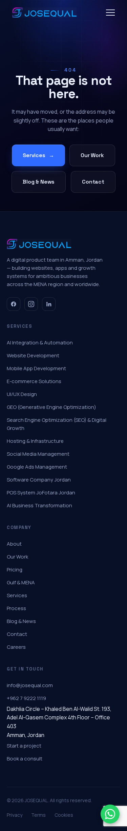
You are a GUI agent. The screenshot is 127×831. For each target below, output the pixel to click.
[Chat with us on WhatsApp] (110, 814)
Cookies (64, 815)
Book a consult (24, 758)
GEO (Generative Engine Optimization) (51, 407)
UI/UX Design (22, 394)
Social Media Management (38, 453)
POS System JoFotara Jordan (41, 492)
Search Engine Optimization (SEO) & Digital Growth (56, 424)
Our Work (92, 155)
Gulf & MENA (21, 582)
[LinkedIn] (49, 304)
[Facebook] (13, 304)
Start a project (24, 745)
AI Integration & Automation (40, 342)
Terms (38, 815)
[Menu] (110, 13)
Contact (93, 181)
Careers (16, 646)
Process (16, 608)
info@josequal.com (30, 685)
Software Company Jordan (39, 479)
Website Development (33, 355)
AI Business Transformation (39, 505)
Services (38, 155)
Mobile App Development (36, 368)
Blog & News (39, 181)
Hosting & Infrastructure (35, 441)
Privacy (14, 815)
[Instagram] (31, 304)
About (14, 543)
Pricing (14, 569)
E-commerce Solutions (34, 381)
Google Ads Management (37, 466)
